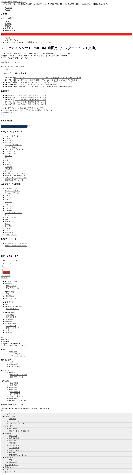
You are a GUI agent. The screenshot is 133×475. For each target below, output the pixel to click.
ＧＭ (6, 204)
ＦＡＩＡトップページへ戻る (13, 67)
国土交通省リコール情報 (14, 180)
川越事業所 (10, 296)
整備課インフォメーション (15, 175)
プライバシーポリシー (14, 288)
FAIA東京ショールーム (18, 400)
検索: (29, 126)
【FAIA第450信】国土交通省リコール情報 (30, 104)
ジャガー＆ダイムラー (13, 213)
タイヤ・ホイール (11, 136)
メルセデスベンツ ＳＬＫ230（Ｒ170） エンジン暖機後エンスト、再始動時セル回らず (48, 78)
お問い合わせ (11, 298)
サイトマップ (11, 286)
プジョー (8, 228)
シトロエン (9, 226)
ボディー (8, 156)
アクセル (8, 160)
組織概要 (9, 283)
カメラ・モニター (11, 147)
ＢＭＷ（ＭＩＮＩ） (12, 191)
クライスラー (10, 206)
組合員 (8, 304)
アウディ (8, 197)
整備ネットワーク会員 (14, 306)
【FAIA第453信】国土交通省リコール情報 (30, 97)
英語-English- (9, 467)
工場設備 (8, 167)
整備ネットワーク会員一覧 (19, 431)
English (9, 8)
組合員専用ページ (12, 309)
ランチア (8, 230)
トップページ (10, 414)
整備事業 (9, 321)
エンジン (8, 138)
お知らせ (8, 171)
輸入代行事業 (11, 317)
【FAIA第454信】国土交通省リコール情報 (30, 95)
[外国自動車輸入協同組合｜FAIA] (13, 2)
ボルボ (7, 199)
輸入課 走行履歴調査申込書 (16, 246)
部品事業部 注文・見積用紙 (16, 243)
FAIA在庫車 (9, 169)
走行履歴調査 (11, 326)
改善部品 (8, 164)
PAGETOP (4, 278)
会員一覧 (8, 426)
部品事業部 (10, 315)
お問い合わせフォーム (11, 62)
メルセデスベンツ (11, 189)
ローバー (8, 215)
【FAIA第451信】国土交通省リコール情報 (30, 102)
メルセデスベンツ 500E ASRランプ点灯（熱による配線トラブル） (26, 110)
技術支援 (9, 330)
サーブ (7, 221)
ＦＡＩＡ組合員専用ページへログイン (16, 58)
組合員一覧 (13, 428)
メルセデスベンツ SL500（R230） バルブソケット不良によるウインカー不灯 (45, 82)
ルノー (7, 219)
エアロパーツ (10, 151)
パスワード (6, 268)
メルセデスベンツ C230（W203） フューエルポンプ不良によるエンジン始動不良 (46, 80)
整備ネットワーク (12, 328)
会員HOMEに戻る (7, 112)
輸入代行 (13, 385)
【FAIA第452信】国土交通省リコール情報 (30, 100)
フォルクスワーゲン (12, 193)
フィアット (9, 208)
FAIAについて (10, 416)
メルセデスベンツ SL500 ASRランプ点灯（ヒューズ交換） (23, 108)
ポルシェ (8, 195)
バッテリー (9, 140)
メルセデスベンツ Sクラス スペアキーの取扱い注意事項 (36, 84)
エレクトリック (11, 153)
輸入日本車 (9, 232)
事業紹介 (8, 433)
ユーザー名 (6, 263)
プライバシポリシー (16, 423)
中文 (8, 10)
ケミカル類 (9, 143)
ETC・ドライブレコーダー (15, 149)
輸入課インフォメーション (15, 173)
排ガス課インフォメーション (16, 178)
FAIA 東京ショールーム (18, 455)
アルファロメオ (11, 217)
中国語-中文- (9, 470)
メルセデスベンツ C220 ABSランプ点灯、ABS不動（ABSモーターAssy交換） (44, 86)
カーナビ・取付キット (13, 145)
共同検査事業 (11, 323)
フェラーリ (9, 210)
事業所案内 (9, 457)
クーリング (9, 162)
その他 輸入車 (11, 235)
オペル (7, 224)
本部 (7, 294)
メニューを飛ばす (7, 18)
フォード (8, 202)
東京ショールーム (12, 332)
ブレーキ (8, 158)
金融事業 (9, 319)
